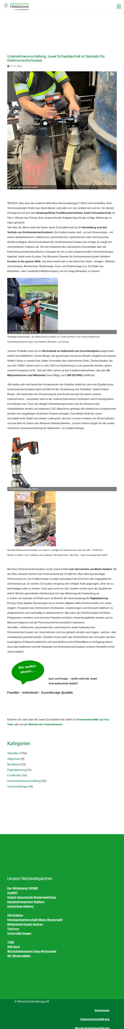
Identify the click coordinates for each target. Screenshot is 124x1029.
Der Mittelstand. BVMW (22, 888)
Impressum (102, 1010)
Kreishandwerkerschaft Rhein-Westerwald (34, 920)
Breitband (13, 764)
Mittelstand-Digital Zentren (25, 924)
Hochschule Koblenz (20, 906)
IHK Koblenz (15, 915)
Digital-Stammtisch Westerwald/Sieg (31, 897)
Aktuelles (13, 753)
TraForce (13, 929)
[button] (119, 6)
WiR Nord (13, 947)
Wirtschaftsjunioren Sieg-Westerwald (31, 951)
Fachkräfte (14, 775)
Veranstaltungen (18, 786)
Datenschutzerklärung (94, 1019)
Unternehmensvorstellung (24, 781)
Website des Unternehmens (45, 724)
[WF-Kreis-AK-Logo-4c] (16, 6)
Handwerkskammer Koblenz (25, 902)
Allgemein (13, 759)
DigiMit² (12, 893)
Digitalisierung (16, 770)
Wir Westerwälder (19, 956)
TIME (10, 942)
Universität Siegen (19, 933)
